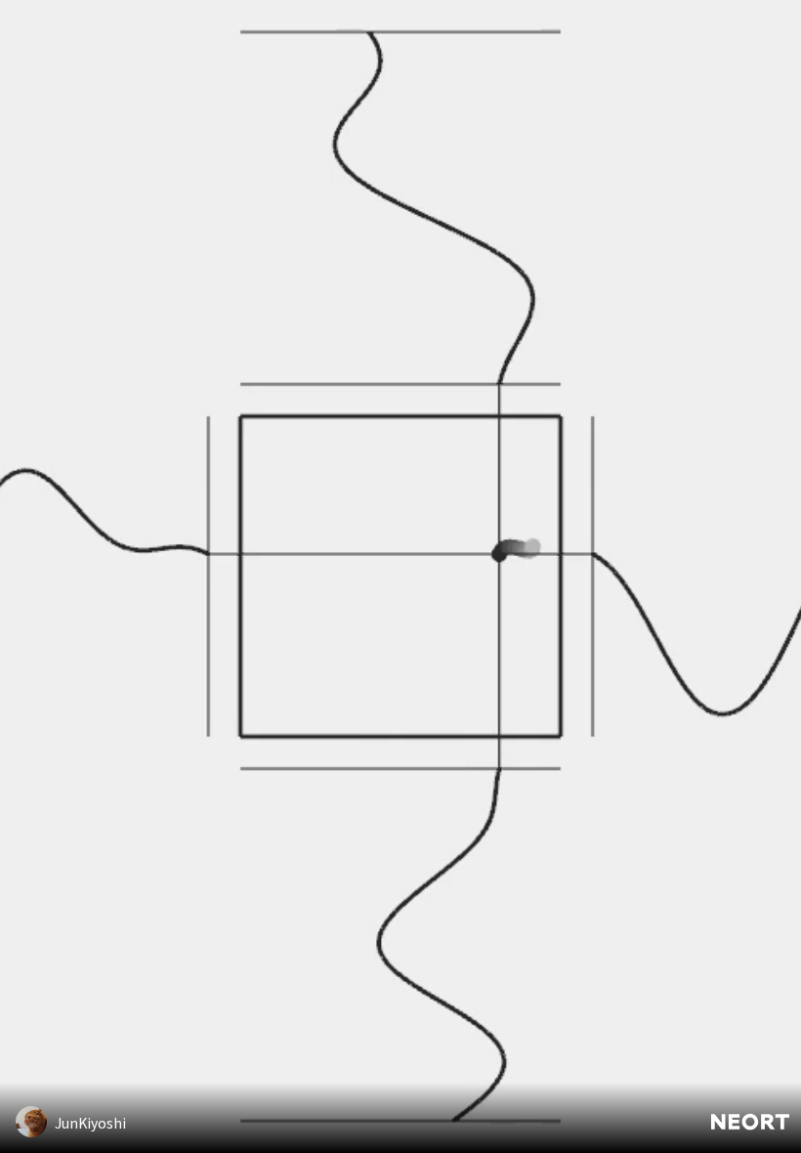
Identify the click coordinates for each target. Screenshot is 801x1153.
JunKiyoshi (90, 1123)
